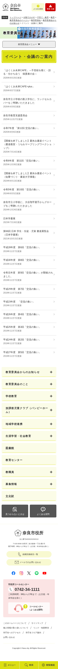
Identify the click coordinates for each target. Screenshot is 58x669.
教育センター (14, 460)
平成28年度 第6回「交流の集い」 (22, 247)
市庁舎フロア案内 (33, 633)
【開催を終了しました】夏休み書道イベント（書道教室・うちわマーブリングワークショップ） (27, 144)
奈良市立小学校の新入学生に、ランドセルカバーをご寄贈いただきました (27, 101)
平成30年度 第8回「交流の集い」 (22, 260)
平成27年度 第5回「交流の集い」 (22, 352)
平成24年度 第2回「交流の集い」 (22, 339)
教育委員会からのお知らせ (23, 372)
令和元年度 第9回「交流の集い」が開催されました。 (28, 274)
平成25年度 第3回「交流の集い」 (22, 327)
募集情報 (11, 484)
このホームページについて (14, 623)
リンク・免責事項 (41, 628)
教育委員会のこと (17, 384)
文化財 (10, 496)
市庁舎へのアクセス (12, 633)
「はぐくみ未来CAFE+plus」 (19, 86)
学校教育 (11, 396)
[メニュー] (9, 665)
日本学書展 (9, 218)
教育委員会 (36, 20)
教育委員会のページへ (19, 20)
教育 (53, 17)
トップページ (15, 17)
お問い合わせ (9, 637)
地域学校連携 (14, 424)
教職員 (10, 472)
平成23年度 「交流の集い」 (19, 301)
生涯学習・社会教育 (18, 436)
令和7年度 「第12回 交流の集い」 (21, 128)
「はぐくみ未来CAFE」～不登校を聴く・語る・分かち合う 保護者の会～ (27, 72)
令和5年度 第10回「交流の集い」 (22, 189)
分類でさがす (29, 17)
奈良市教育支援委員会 (15, 115)
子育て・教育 (43, 17)
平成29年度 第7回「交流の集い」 (22, 289)
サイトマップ (37, 623)
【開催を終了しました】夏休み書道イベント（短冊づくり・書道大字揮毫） (27, 175)
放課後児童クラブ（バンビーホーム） (27, 410)
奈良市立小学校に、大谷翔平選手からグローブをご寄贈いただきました (27, 204)
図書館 (10, 448)
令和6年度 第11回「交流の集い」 (22, 160)
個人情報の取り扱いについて (15, 628)
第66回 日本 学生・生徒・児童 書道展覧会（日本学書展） (26, 233)
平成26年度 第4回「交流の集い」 (22, 314)
